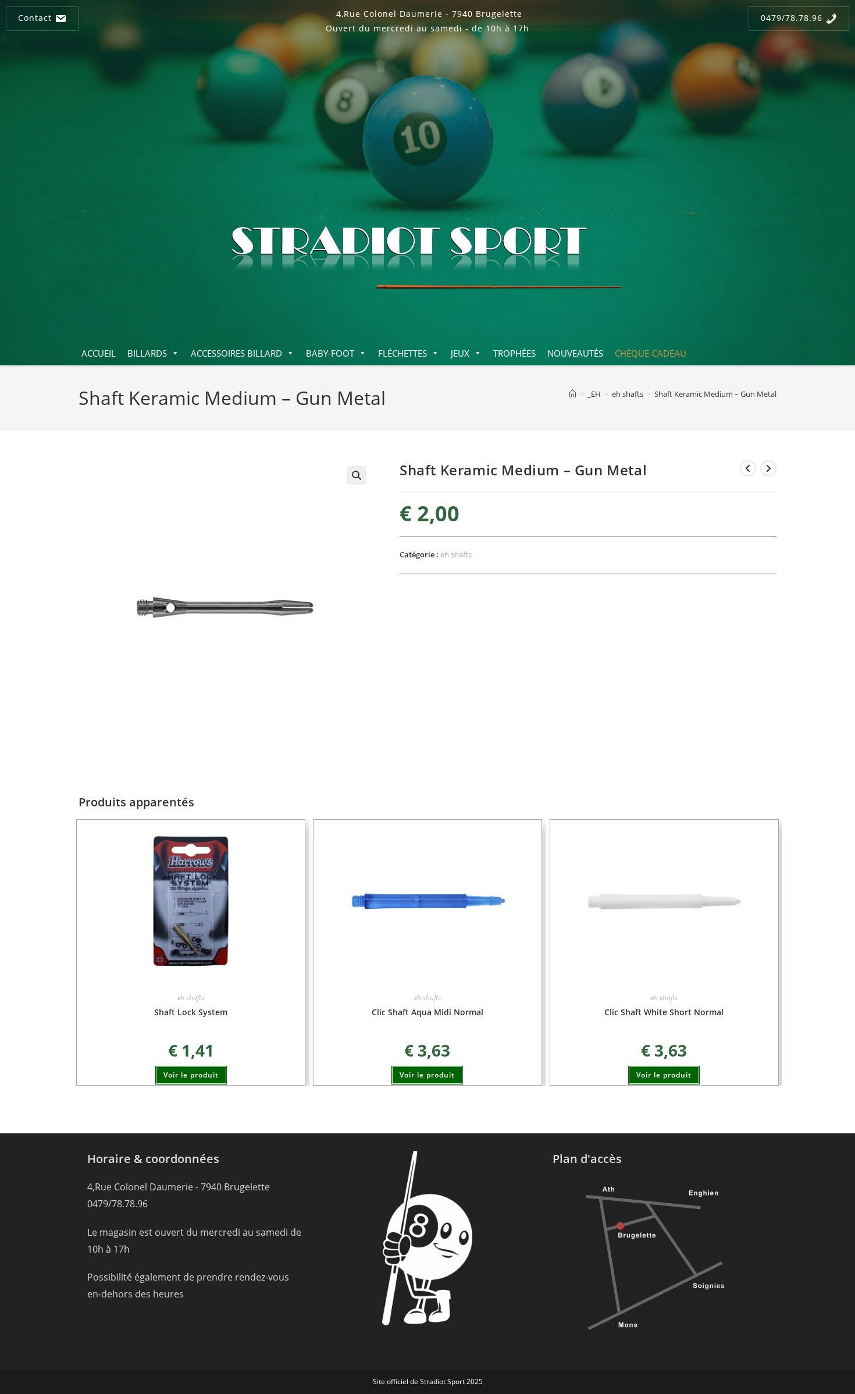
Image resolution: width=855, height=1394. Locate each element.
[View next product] (768, 468)
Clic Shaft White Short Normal (664, 1012)
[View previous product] (748, 468)
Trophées (514, 353)
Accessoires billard (236, 353)
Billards (147, 353)
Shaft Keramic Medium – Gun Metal (715, 394)
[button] (356, 475)
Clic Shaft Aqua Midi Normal (427, 1012)
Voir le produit (191, 1075)
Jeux (460, 353)
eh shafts (456, 554)
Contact (36, 17)
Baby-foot (330, 353)
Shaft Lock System (190, 1012)
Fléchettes (402, 353)
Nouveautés (575, 353)
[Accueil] (572, 394)
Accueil (98, 353)
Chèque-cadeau (650, 353)
